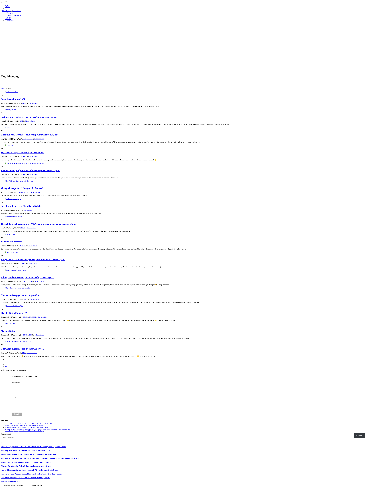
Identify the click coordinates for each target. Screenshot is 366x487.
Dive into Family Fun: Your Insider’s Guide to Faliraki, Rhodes (25, 478)
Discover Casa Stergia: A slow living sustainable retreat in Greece (26, 466)
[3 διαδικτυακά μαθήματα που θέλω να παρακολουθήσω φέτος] (24, 163)
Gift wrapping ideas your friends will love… (22, 349)
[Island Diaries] (11, 11)
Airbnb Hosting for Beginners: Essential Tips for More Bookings (24, 431)
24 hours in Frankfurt (11, 241)
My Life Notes (8, 331)
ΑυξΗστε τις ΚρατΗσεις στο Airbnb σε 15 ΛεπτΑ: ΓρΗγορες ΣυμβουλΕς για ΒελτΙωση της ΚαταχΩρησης (37, 429)
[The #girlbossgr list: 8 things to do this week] (19, 181)
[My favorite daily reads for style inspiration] (9, 145)
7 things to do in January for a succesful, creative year (27, 277)
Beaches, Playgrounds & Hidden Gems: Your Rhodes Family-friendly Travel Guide (30, 424)
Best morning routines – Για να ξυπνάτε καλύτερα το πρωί (29, 117)
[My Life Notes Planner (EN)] (14, 306)
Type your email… (6, 434)
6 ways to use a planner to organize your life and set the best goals (33, 259)
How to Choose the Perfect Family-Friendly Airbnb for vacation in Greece (29, 470)
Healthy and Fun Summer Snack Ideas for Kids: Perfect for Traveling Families (31, 474)
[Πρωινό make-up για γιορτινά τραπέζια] (17, 288)
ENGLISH (25, 281)
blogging (22, 192)
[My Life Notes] (10, 323)
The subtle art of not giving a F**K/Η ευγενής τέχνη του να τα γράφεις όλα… (38, 224)
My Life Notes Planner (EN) (14, 313)
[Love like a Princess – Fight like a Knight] (13, 199)
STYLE (25, 299)
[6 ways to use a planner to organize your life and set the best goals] (12, 252)
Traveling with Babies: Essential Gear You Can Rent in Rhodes (24, 425)
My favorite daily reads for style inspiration (22, 152)
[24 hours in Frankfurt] (10, 234)
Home (2, 88)
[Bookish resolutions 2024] (11, 92)
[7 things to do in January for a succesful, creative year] (15, 270)
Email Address (16, 382)
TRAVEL (29, 139)
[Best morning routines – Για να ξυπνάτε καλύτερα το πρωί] (10, 109)
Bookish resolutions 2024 (13, 99)
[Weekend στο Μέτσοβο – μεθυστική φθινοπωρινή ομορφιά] (8, 127)
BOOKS (24, 103)
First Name (15, 398)
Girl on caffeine (33, 103)
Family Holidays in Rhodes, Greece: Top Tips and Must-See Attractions (26, 427)
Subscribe (359, 435)
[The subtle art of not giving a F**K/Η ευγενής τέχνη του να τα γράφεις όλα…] (13, 216)
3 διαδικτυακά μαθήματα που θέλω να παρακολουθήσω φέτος (30, 170)
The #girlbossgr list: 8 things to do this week (22, 188)
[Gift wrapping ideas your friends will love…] (19, 341)
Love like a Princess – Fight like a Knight (21, 206)
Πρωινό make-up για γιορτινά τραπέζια (20, 295)
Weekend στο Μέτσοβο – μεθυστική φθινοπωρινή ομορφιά (29, 134)
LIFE (21, 121)
